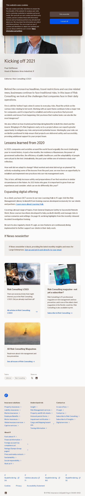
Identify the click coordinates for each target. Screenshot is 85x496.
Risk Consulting (20, 378)
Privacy (19, 486)
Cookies (7, 486)
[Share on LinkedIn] (36, 378)
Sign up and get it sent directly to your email (43, 250)
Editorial (8, 378)
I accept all (64, 21)
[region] (42, 18)
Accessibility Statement (36, 486)
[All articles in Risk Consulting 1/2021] (22, 274)
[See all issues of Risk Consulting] (22, 334)
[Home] (6, 395)
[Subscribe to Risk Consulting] (62, 274)
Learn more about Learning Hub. (30, 204)
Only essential (64, 14)
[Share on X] (32, 378)
